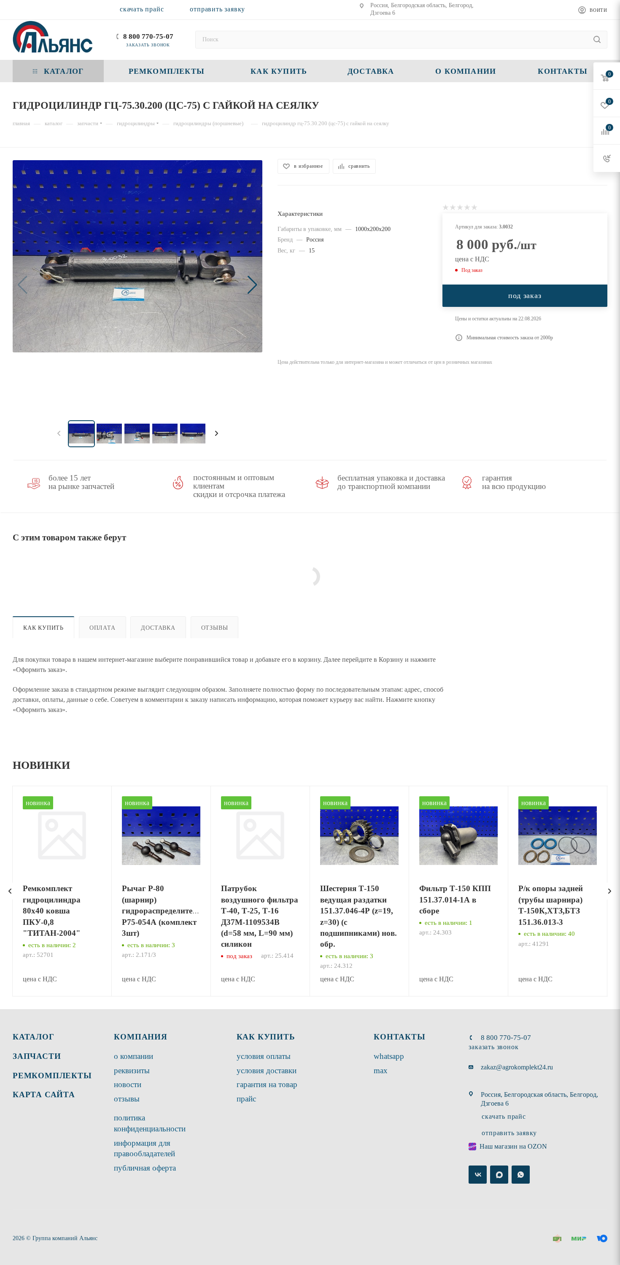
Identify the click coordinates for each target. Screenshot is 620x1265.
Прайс (246, 1098)
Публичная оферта (145, 1167)
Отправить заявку (217, 9)
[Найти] (597, 39)
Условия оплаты (264, 1056)
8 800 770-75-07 (148, 36)
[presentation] (10, 891)
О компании (133, 1056)
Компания (140, 1036)
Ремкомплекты (52, 1075)
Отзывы (214, 627)
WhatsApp (389, 1056)
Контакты (399, 1036)
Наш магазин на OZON (513, 1146)
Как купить (43, 627)
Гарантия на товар (267, 1084)
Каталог (33, 1036)
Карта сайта (44, 1094)
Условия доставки (267, 1070)
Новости (127, 1084)
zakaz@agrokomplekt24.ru (517, 1067)
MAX (381, 1070)
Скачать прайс (142, 9)
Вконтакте (478, 1175)
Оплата (102, 627)
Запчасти (37, 1056)
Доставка (158, 627)
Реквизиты (132, 1070)
